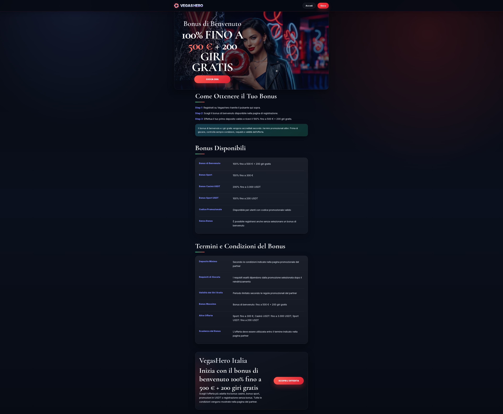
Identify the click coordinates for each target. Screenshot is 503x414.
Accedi (309, 6)
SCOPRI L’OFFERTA (288, 380)
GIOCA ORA (212, 79)
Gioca (323, 6)
